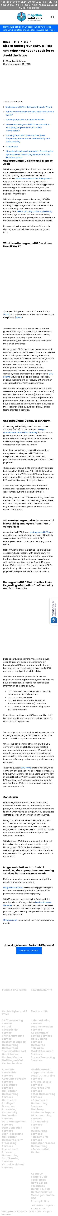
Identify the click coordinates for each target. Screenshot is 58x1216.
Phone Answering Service (13, 1037)
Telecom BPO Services (39, 1138)
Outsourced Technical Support (14, 1049)
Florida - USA (39, 1011)
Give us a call (10, 920)
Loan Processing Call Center (12, 1135)
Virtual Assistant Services (13, 1166)
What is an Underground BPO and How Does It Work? (30, 113)
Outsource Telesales (38, 1046)
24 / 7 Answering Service (12, 1022)
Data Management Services (14, 1123)
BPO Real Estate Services (41, 1083)
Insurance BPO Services (40, 1089)
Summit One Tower (14, 990)
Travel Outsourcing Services (39, 1131)
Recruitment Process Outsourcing (10, 1152)
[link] (14, 979)
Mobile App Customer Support (43, 1111)
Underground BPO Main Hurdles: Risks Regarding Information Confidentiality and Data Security (28, 138)
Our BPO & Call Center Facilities (41, 1190)
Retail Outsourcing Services (43, 1095)
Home (6, 26)
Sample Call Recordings (39, 1178)
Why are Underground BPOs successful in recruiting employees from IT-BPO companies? (27, 127)
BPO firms (26, 767)
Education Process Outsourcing (43, 1144)
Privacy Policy (40, 1201)
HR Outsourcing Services (41, 1117)
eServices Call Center (40, 1150)
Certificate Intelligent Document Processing (9, 1104)
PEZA (6, 314)
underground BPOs (40, 532)
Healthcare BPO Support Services (42, 1071)
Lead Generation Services (42, 1028)
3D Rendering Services (39, 1123)
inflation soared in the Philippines (33, 178)
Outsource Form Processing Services (12, 1143)
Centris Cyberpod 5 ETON (14, 1013)
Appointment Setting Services (41, 1034)
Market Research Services (42, 1052)
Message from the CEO (43, 1196)
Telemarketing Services (40, 1022)
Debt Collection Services (12, 1129)
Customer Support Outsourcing (14, 1043)
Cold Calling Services (39, 1040)
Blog (13, 26)
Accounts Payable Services (14, 1080)
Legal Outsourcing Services (43, 1077)
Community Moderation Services (9, 1115)
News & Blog (39, 1183)
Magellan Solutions (13, 887)
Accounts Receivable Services (9, 1072)
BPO (26, 41)
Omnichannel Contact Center (12, 1055)
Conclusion (12, 146)
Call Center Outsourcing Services (10, 1094)
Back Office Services (9, 1086)
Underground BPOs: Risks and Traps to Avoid (28, 107)
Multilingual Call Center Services (13, 1062)
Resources (38, 1186)
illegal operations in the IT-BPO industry (24, 431)
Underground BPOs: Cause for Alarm (25, 119)
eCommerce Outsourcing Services (39, 1103)
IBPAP (19, 317)
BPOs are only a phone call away (35, 211)
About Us (37, 1173)
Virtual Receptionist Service (10, 1029)
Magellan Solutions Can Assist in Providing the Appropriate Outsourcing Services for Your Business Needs (29, 154)
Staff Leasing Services (10, 1160)
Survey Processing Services (43, 1059)
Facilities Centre (41, 990)
